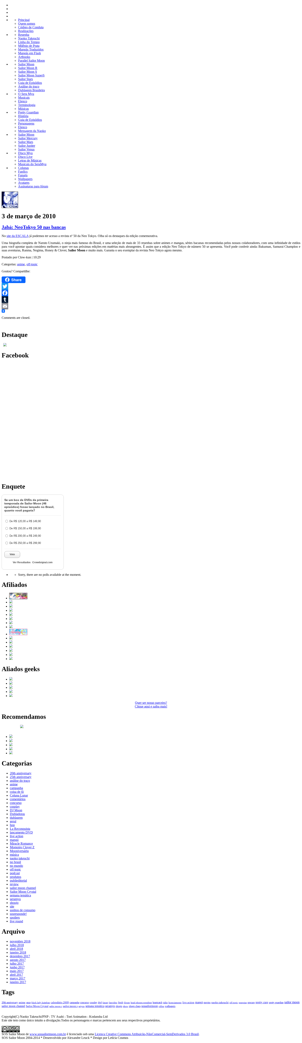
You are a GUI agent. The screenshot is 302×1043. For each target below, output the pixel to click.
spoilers (15, 917)
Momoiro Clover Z (22, 847)
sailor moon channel (23, 888)
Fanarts (23, 175)
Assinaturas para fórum (33, 186)
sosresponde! (18, 914)
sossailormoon (149, 1006)
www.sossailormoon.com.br (48, 1034)
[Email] (151, 306)
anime (21, 264)
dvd (100, 1002)
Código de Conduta (31, 27)
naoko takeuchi (20, 858)
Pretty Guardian (28, 112)
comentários (17, 799)
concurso (16, 803)
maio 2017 (17, 971)
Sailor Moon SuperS (31, 75)
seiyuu (81, 1006)
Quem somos (26, 23)
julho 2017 (17, 963)
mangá (14, 840)
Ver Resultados (22, 562)
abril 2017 (16, 974)
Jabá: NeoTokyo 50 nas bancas (34, 227)
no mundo (16, 865)
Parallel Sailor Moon (31, 60)
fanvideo (113, 1002)
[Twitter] (151, 286)
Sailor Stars (25, 79)
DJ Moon (16, 810)
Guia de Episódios (30, 82)
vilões (161, 1006)
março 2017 (17, 978)
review (14, 884)
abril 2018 (16, 948)
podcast (15, 873)
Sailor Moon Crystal (23, 891)
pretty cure (262, 1002)
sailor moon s (70, 1006)
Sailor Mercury (28, 138)
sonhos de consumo (22, 910)
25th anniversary (20, 777)
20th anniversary (20, 773)
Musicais (24, 97)
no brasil (15, 862)
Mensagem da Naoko (32, 131)
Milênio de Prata (28, 45)
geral (13, 821)
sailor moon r (55, 1006)
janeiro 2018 (18, 952)
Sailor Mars (25, 142)
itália (165, 1002)
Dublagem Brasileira (31, 90)
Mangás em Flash (29, 53)
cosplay (15, 806)
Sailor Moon (26, 64)
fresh (120, 1002)
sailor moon (292, 1002)
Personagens (26, 123)
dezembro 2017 (20, 956)
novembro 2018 (20, 941)
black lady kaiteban (40, 1002)
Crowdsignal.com (42, 562)
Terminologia (26, 105)
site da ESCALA (18, 236)
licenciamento (175, 1002)
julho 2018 (17, 945)
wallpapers (170, 1006)
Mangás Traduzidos (31, 49)
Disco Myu (25, 153)
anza (28, 1002)
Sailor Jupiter (26, 145)
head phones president (141, 1002)
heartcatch (157, 1002)
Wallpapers (25, 179)
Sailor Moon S (27, 71)
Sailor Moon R (27, 68)
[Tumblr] (151, 299)
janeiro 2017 (18, 982)
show (125, 1006)
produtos (15, 877)
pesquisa (243, 1002)
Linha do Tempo (29, 42)
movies (207, 1002)
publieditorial (18, 880)
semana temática (20, 895)
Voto (12, 554)
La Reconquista (20, 828)
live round (16, 921)
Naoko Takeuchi (29, 38)
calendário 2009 (60, 1002)
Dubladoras (17, 814)
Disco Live (25, 156)
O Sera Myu (26, 94)
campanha (16, 788)
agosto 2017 (18, 960)
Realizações (25, 31)
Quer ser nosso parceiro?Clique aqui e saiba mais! (151, 704)
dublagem (16, 817)
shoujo (14, 902)
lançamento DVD (21, 832)
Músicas (23, 108)
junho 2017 (17, 967)
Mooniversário (19, 851)
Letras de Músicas (29, 160)
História (23, 116)
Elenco (22, 101)
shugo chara (135, 1006)
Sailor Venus (26, 149)
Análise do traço (28, 86)
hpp (12, 825)
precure (251, 1002)
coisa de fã (17, 791)
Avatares (23, 182)
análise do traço (20, 780)
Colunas (23, 168)
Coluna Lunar (19, 795)
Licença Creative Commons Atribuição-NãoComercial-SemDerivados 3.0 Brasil (147, 1034)
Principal (24, 20)
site (12, 906)
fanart (105, 1002)
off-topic (32, 264)
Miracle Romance (21, 843)
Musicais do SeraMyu (32, 164)
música (14, 854)
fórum (127, 1002)
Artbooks (24, 57)
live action (16, 836)
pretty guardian (276, 1002)
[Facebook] (151, 293)
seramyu (15, 899)
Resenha (23, 34)
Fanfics (23, 171)
